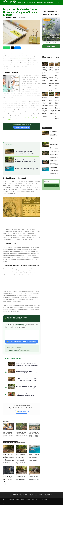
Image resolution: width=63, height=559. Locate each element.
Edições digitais (22, 2)
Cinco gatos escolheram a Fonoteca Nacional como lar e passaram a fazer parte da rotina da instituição (21, 478)
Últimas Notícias (31, 2)
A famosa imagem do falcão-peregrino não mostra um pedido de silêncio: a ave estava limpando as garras (8, 478)
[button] (58, 2)
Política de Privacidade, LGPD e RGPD (29, 499)
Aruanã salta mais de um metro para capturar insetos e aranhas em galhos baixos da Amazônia (51, 105)
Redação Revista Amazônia (11, 17)
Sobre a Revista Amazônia (8, 499)
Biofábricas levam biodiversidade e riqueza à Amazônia (54, 162)
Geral (8, 53)
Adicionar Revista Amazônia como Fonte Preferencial (22, 341)
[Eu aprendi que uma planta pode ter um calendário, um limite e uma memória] (21, 426)
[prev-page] (4, 484)
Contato (17, 499)
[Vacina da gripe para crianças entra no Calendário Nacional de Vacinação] (8, 426)
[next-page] (6, 484)
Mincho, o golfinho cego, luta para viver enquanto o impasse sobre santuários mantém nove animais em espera (34, 457)
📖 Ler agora (51, 46)
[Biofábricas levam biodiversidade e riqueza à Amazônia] (45, 162)
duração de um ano (21, 58)
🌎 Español (14, 501)
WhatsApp (6, 48)
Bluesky (18, 48)
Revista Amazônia (48, 2)
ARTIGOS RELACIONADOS (10, 442)
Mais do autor (21, 442)
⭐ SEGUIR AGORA (22, 411)
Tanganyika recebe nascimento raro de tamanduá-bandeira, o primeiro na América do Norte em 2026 (34, 478)
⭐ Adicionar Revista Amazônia (22, 127)
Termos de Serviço (42, 499)
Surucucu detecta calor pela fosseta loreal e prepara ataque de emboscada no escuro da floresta (45, 75)
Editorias (39, 2)
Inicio (4, 53)
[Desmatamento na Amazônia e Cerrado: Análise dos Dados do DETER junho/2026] (34, 426)
